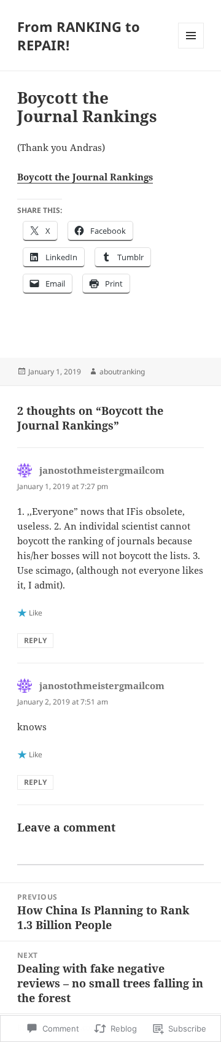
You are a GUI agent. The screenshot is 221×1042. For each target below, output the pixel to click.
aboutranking (122, 371)
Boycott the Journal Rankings (85, 177)
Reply (35, 640)
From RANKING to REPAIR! (78, 35)
